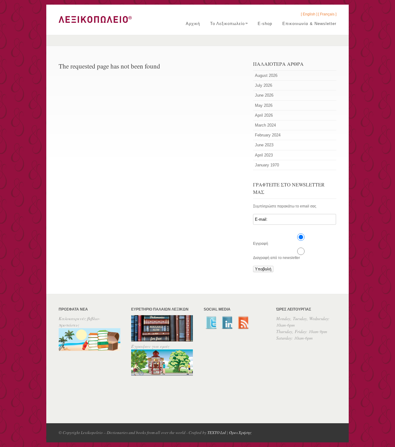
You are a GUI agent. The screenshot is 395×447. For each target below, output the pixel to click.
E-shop (265, 23)
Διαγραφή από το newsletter (276, 258)
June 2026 (264, 95)
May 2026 (263, 105)
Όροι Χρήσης (240, 432)
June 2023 (264, 145)
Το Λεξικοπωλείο (229, 23)
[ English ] (309, 14)
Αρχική (193, 23)
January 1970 (267, 165)
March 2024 (265, 125)
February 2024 (268, 135)
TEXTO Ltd (216, 432)
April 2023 (264, 155)
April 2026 (264, 115)
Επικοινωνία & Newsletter (309, 23)
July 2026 (263, 85)
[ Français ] (327, 14)
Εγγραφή (260, 243)
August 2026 (266, 75)
